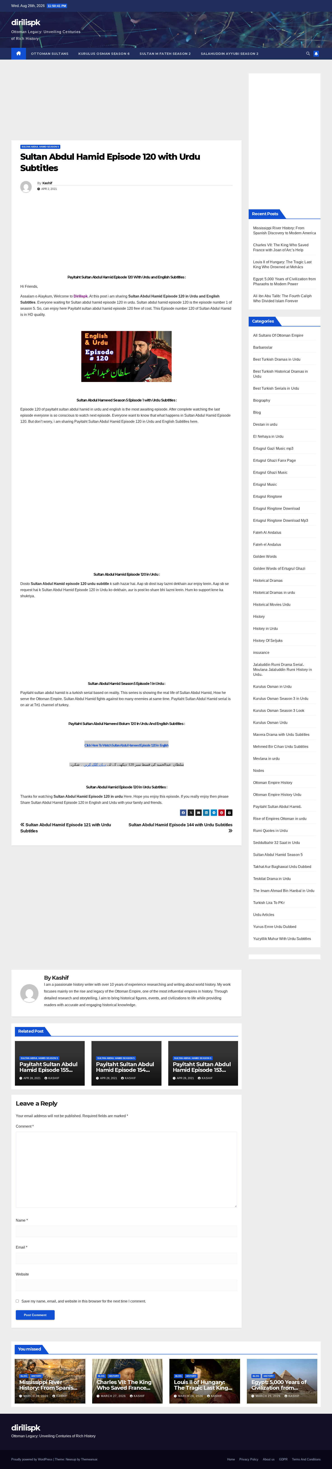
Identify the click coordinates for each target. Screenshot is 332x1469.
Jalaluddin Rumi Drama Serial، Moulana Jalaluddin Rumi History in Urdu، (282, 670)
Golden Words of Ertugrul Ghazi (279, 568)
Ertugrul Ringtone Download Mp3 (280, 520)
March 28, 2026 (36, 1396)
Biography (261, 400)
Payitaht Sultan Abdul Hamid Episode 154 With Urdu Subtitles (125, 1070)
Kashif (47, 183)
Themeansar (89, 1459)
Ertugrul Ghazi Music (270, 472)
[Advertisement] (126, 106)
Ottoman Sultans (50, 54)
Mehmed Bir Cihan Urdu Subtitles (280, 747)
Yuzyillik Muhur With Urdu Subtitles (282, 939)
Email (21, 1247)
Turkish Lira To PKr (269, 903)
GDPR (283, 1459)
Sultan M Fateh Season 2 (165, 54)
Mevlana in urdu (266, 759)
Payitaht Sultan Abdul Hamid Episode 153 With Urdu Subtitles (202, 1070)
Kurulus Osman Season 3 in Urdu (280, 699)
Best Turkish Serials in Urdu (276, 388)
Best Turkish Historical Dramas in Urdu (280, 374)
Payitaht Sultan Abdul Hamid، (277, 807)
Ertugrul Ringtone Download (276, 508)
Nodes (258, 771)
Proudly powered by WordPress (32, 1459)
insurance (261, 653)
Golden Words (265, 556)
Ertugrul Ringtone (267, 496)
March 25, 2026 (268, 1396)
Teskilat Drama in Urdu (272, 879)
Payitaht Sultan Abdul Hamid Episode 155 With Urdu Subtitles (48, 1070)
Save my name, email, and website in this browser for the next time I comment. (83, 1301)
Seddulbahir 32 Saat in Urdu (276, 843)
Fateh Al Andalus (267, 532)
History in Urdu (265, 629)
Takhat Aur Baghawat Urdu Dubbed (282, 867)
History (259, 617)
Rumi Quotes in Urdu (270, 831)
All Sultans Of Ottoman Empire (278, 335)
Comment (25, 1126)
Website (22, 1274)
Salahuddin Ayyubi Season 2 (230, 54)
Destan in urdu (265, 424)
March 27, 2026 (114, 1396)
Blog (257, 412)
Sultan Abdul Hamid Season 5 (40, 146)
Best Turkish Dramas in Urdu (276, 359)
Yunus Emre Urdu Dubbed (274, 927)
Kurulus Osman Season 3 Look (278, 711)
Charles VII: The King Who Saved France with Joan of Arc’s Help (127, 1388)
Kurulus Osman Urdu (270, 723)
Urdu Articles (263, 915)
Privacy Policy (248, 1459)
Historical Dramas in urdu (274, 592)
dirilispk (25, 22)
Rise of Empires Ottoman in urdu (279, 819)
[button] (308, 54)
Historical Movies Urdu (271, 604)
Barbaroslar (262, 347)
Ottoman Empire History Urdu (277, 795)
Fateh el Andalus (267, 544)
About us (269, 1459)
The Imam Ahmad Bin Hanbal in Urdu (284, 891)
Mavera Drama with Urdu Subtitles (281, 735)
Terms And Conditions (306, 1459)
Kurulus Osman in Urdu (272, 687)
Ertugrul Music (265, 484)
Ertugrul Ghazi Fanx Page (274, 460)
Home (231, 1459)
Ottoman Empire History (272, 783)
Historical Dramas (268, 580)
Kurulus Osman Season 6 (104, 54)
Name (22, 1220)
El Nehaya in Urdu (268, 436)
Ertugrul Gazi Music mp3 (273, 448)
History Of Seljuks (268, 641)
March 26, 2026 (191, 1396)
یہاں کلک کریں (95, 764)
